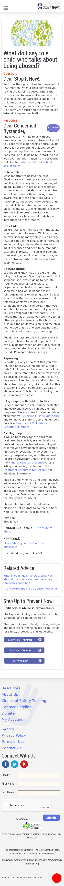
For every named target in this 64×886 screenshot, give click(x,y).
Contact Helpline (17, 707)
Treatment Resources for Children (25, 470)
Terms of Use (13, 742)
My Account (12, 719)
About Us (10, 694)
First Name (8, 783)
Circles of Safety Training (24, 701)
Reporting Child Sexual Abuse (41, 416)
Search (8, 729)
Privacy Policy (14, 735)
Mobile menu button (5, 7)
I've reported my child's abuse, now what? (31, 588)
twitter (15, 764)
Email (6, 775)
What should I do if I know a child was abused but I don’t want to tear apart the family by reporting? (30, 579)
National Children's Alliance (27, 462)
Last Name (8, 792)
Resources (11, 688)
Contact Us (11, 748)
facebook (6, 764)
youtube (24, 764)
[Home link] (49, 6)
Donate (8, 713)
